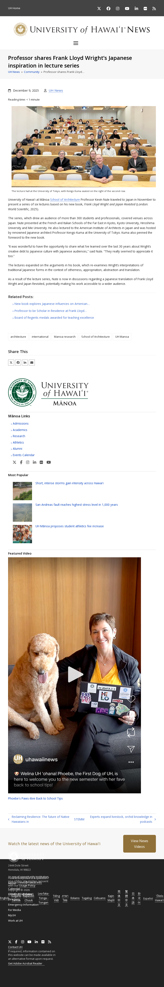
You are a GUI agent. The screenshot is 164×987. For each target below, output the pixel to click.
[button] (82, 43)
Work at (15, 920)
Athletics (18, 442)
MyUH (12, 915)
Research (19, 436)
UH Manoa (122, 337)
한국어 (139, 898)
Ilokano (75, 898)
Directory (14, 899)
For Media (14, 910)
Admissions (21, 423)
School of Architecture (65, 199)
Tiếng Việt (56, 898)
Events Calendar (24, 455)
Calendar (14, 888)
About (12, 883)
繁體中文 (126, 898)
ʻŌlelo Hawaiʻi (159, 898)
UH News (56, 90)
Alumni (17, 449)
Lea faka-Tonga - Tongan (43, 898)
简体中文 (119, 898)
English (4, 898)
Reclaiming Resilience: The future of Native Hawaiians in (46, 819)
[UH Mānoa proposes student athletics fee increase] (22, 533)
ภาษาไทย (65, 898)
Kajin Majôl (111, 898)
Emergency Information (23, 904)
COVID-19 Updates (20, 894)
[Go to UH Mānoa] (54, 405)
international (40, 337)
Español (148, 898)
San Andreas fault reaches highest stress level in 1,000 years (76, 505)
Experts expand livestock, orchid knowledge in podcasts (120, 819)
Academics (20, 430)
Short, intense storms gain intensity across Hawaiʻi (69, 483)
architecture (18, 337)
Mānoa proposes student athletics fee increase (69, 526)
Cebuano (99, 898)
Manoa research (65, 337)
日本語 (133, 898)
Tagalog (87, 898)
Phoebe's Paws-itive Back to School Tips (35, 798)
